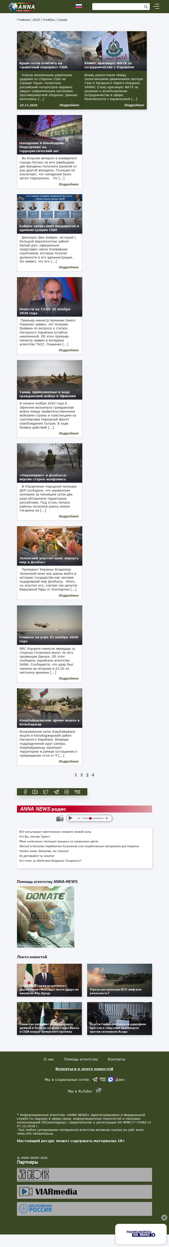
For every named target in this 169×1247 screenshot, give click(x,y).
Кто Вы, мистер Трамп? (34, 836)
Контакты (116, 1059)
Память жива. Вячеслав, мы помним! (44, 851)
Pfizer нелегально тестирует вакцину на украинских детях (58, 841)
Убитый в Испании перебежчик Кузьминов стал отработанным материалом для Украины (79, 846)
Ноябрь (49, 20)
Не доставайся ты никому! (37, 856)
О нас (49, 1059)
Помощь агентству (81, 1059)
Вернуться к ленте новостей (84, 1069)
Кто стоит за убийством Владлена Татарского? (50, 860)
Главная (23, 20)
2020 (36, 20)
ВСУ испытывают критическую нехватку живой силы (55, 832)
